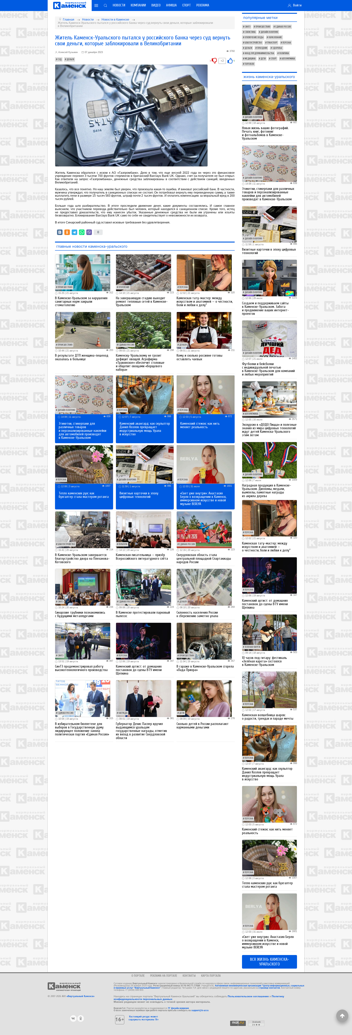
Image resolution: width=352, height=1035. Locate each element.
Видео (156, 5)
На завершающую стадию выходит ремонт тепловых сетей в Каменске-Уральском (142, 301)
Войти (296, 5)
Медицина (250, 58)
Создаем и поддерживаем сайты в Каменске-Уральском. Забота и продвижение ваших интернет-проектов (265, 308)
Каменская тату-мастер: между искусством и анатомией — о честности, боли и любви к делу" (205, 301)
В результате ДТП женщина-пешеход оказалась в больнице (81, 357)
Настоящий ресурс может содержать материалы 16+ (144, 1018)
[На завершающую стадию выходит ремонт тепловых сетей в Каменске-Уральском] (143, 272)
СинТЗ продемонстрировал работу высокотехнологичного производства (81, 668)
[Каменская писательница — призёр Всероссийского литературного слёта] (143, 529)
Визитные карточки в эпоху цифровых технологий (139, 495)
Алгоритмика (288, 58)
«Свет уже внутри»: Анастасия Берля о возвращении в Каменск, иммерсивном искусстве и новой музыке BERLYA (203, 498)
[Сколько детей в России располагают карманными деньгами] (204, 698)
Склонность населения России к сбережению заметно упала (197, 614)
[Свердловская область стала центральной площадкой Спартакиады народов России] (204, 529)
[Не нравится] (214, 60)
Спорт (186, 5)
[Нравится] (230, 60)
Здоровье (277, 48)
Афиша (171, 5)
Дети (181, 713)
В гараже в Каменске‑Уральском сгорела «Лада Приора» (205, 668)
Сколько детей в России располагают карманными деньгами (203, 725)
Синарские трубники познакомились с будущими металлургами (80, 614)
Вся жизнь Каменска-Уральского (269, 962)
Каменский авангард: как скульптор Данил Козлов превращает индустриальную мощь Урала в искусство (145, 429)
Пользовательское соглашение (248, 996)
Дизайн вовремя (66, 410)
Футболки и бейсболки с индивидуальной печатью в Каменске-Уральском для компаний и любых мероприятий (268, 369)
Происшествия (65, 287)
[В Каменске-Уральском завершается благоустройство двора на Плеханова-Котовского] (82, 529)
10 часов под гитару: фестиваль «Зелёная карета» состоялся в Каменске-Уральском (264, 661)
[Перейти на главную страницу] (70, 5)
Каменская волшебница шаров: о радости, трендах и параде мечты (267, 717)
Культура (123, 544)
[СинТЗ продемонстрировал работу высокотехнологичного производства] (82, 640)
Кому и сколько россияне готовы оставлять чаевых (199, 357)
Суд (60, 59)
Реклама (202, 5)
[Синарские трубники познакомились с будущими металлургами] (82, 586)
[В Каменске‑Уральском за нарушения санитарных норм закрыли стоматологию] (82, 272)
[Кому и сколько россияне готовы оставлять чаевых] (204, 330)
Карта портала (211, 975)
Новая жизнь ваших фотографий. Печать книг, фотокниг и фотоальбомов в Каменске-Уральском (265, 133)
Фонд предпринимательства (259, 53)
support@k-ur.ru (199, 1010)
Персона (183, 287)
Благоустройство (66, 544)
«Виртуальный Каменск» (80, 996)
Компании (138, 5)
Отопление (124, 287)
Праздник (262, 48)
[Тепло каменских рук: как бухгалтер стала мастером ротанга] (84, 464)
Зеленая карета (252, 647)
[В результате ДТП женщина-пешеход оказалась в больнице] (82, 330)
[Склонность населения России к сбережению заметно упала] (204, 586)
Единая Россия (126, 345)
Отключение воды (254, 37)
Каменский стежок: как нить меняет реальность (200, 425)
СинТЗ (60, 601)
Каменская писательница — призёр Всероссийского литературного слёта (142, 556)
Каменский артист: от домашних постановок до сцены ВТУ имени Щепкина (139, 669)
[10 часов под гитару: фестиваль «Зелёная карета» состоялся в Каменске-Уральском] (269, 632)
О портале (138, 975)
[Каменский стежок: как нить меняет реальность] (206, 394)
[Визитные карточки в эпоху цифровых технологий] (145, 464)
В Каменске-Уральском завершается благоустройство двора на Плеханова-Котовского (82, 558)
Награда (123, 713)
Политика (284, 53)
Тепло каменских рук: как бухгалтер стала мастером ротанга (84, 495)
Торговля (249, 64)
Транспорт (272, 42)
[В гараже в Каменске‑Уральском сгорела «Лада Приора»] (204, 640)
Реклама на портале (163, 975)
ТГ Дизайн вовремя (178, 1008)
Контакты (189, 975)
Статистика (250, 32)
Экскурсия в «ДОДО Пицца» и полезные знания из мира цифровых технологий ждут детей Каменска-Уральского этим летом (269, 430)
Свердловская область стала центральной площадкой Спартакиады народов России (204, 558)
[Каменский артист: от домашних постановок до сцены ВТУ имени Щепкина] (143, 640)
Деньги (70, 59)
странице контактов (269, 988)
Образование (275, 37)
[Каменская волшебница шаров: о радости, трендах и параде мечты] (269, 689)
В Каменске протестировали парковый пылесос (143, 614)
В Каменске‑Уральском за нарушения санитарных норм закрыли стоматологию (81, 301)
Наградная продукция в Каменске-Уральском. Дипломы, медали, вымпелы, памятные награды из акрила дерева (266, 490)
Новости (119, 5)
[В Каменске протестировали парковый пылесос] (143, 586)
